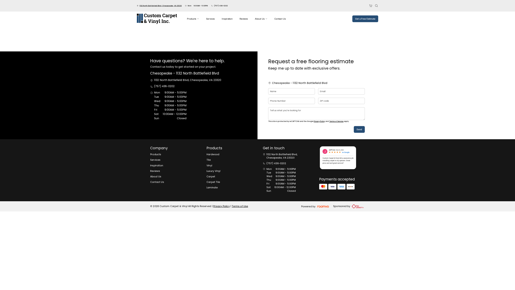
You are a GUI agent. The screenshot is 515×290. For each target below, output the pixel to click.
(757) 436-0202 (221, 6)
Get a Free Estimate (365, 18)
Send (359, 129)
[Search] (376, 6)
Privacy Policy (319, 121)
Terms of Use (240, 206)
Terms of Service (336, 121)
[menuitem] (193, 19)
